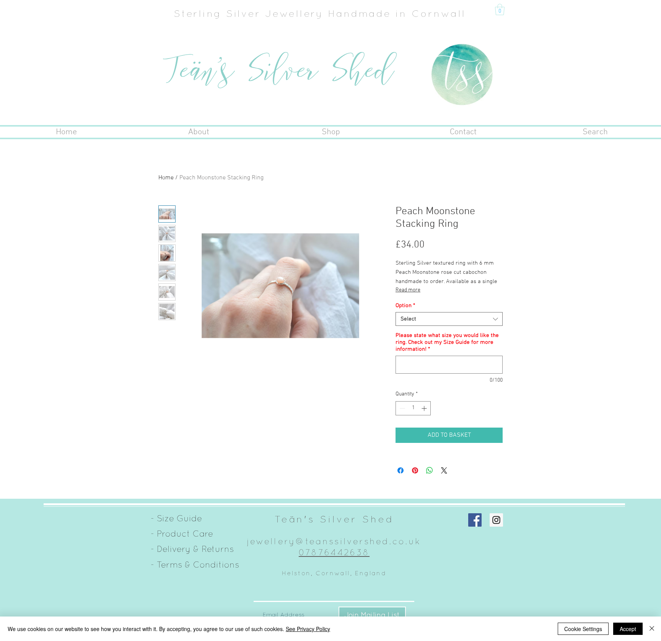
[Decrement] (401, 408)
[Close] (651, 629)
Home (166, 178)
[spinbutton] (413, 408)
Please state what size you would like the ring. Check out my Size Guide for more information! (447, 342)
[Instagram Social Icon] (496, 520)
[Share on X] (444, 470)
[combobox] (449, 319)
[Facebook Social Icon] (475, 520)
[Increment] (425, 408)
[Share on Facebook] (400, 470)
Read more (408, 290)
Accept (628, 629)
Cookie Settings (583, 629)
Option (405, 305)
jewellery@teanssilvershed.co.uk (334, 541)
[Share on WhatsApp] (429, 470)
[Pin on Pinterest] (415, 470)
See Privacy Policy (308, 629)
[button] (500, 9)
